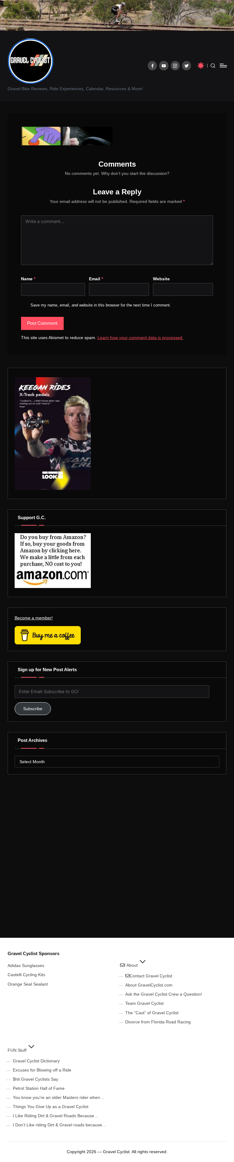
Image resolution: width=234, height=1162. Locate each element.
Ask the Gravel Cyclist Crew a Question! (163, 994)
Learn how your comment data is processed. (140, 337)
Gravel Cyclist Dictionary (36, 1060)
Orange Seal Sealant (28, 984)
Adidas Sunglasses (26, 965)
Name (28, 278)
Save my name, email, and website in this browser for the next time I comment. (100, 305)
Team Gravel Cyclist (144, 1003)
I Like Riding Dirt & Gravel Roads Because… (55, 1115)
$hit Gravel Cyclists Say (35, 1079)
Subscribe (32, 708)
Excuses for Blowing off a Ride (42, 1070)
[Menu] (223, 65)
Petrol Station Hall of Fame (39, 1088)
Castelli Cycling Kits (26, 974)
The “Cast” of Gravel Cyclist (152, 1012)
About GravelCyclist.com (148, 985)
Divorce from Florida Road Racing (158, 1021)
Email (96, 278)
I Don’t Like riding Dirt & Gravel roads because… (59, 1124)
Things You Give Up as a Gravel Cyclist (50, 1106)
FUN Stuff (17, 1050)
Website (161, 278)
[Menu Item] (152, 65)
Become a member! (34, 617)
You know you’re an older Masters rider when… (58, 1097)
